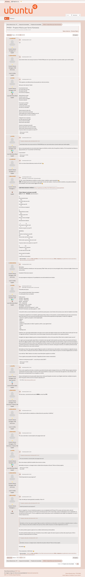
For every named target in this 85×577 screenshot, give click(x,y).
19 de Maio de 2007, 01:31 (26, 410)
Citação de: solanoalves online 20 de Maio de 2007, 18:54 (30, 503)
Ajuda (64, 575)
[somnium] (12, 94)
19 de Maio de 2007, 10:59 (26, 451)
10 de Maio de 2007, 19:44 (26, 56)
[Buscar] (72, 15)
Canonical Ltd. (35, 573)
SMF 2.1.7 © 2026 (8, 574)
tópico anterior (66, 31)
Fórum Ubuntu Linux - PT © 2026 (73, 573)
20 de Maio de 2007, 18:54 (26, 474)
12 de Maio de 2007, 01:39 (26, 137)
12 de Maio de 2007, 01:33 (26, 79)
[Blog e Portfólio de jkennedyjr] (12, 192)
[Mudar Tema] (21, 1)
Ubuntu (29, 573)
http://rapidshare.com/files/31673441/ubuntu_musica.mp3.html (49, 187)
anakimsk (12, 38)
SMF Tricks (17, 571)
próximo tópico (74, 31)
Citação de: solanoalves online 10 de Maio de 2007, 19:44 (30, 141)
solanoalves (12, 55)
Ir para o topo (9, 557)
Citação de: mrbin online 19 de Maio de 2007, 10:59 (29, 537)
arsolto (13, 366)
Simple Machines (17, 574)
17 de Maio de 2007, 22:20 (26, 264)
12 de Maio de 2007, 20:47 (26, 160)
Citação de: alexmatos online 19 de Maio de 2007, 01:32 (30, 455)
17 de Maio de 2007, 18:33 (26, 176)
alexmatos (13, 390)
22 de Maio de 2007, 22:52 (26, 496)
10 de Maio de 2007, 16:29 (26, 39)
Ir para (59, 563)
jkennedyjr (13, 176)
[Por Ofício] (12, 383)
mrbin (12, 78)
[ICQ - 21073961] (11, 92)
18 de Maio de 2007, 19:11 (26, 391)
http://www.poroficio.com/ (30, 380)
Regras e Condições (70, 575)
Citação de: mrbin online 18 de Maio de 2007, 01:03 (29, 518)
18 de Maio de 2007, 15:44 (26, 367)
